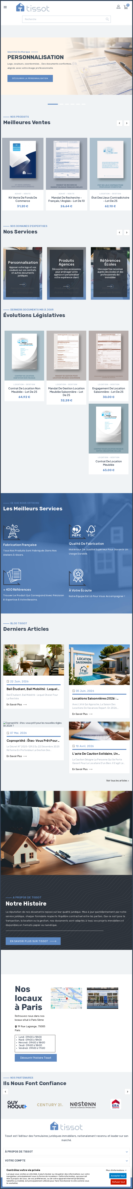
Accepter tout (118, 1176)
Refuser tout (118, 1182)
